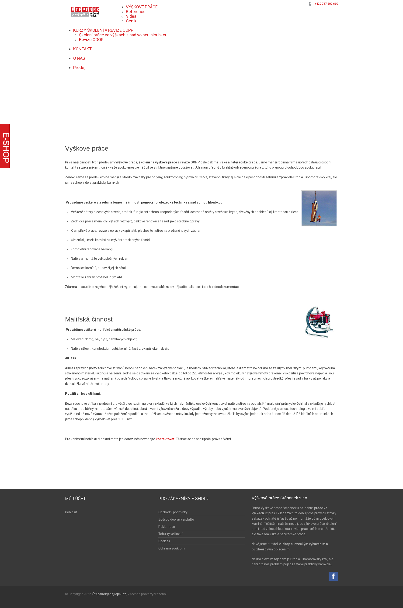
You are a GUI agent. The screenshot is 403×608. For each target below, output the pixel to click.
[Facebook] (333, 576)
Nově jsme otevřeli (265, 544)
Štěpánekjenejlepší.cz (109, 594)
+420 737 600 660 (326, 3)
